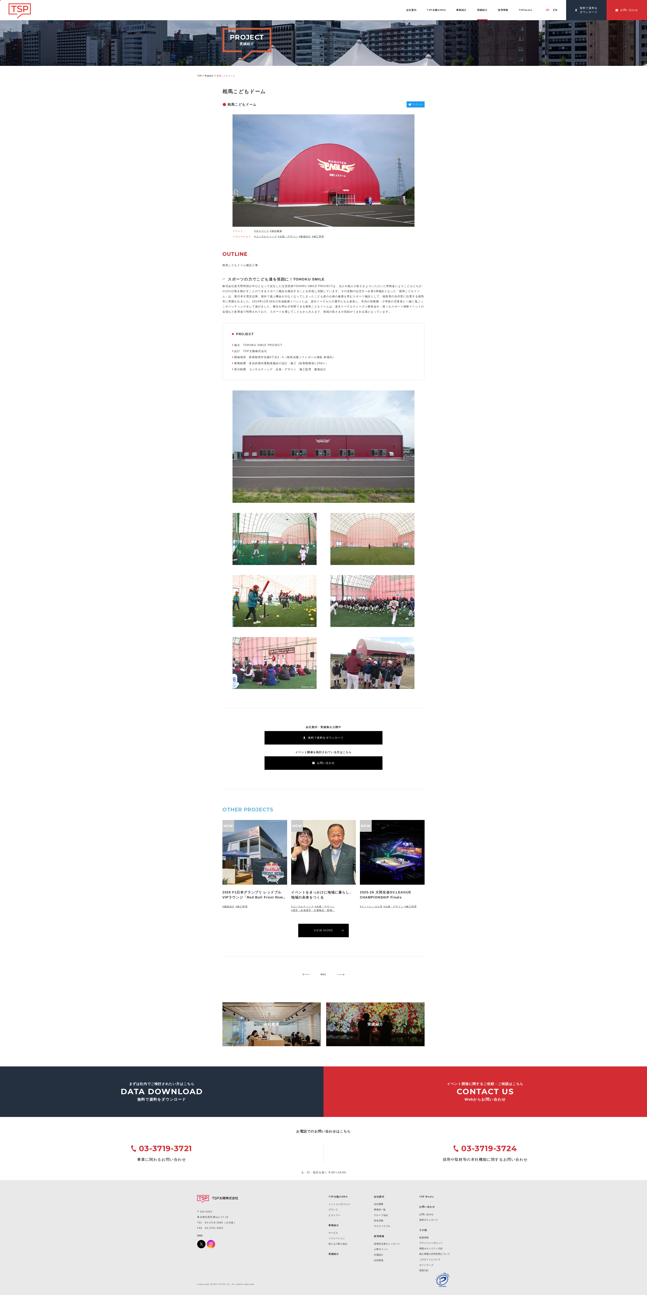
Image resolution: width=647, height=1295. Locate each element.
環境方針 (424, 1270)
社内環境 (378, 1260)
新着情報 (424, 1237)
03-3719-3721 (165, 1148)
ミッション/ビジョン (339, 1204)
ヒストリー (334, 1215)
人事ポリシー (381, 1249)
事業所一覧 (380, 1209)
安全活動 (378, 1220)
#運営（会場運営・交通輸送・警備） (313, 910)
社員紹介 (378, 1254)
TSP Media (426, 1196)
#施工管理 (318, 236)
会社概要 (378, 1204)
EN (555, 10)
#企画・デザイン (288, 236)
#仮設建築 (276, 231)
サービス (333, 1232)
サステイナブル (382, 1226)
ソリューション (337, 1238)
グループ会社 (381, 1215)
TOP (199, 76)
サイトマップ (426, 1265)
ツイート (417, 104)
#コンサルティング (265, 236)
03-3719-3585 (214, 1222)
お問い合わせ (426, 1214)
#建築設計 (305, 236)
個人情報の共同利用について (434, 1254)
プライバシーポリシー (431, 1243)
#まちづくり (261, 231)
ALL (323, 974)
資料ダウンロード (428, 1220)
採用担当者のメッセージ (387, 1243)
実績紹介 (209, 76)
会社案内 (379, 1196)
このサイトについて (429, 1259)
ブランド (333, 1209)
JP (548, 10)
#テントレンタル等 (371, 906)
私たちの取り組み (338, 1243)
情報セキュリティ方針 (431, 1248)
